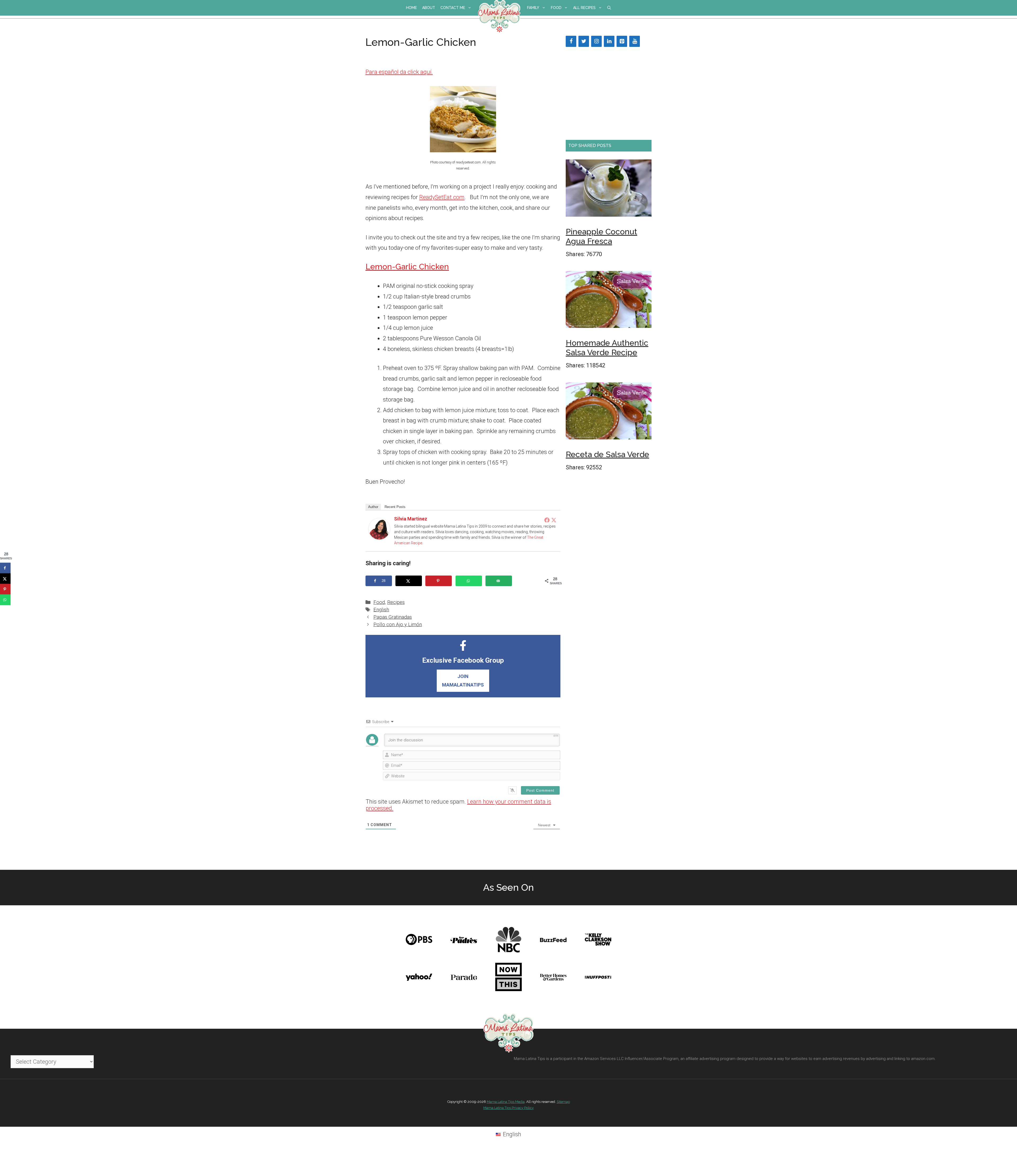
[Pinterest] (622, 41)
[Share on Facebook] (5, 568)
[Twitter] (554, 520)
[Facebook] (547, 520)
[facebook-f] (463, 648)
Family (533, 8)
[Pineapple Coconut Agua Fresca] (609, 189)
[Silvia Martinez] (379, 537)
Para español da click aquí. (399, 72)
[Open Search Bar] (609, 8)
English (381, 610)
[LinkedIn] (609, 41)
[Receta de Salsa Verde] (609, 412)
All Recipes (584, 8)
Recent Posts (395, 507)
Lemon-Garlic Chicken (407, 266)
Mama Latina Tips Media (506, 1102)
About (428, 8)
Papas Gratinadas (392, 617)
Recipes (396, 602)
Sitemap (563, 1102)
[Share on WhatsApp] (469, 581)
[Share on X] (408, 581)
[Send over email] (498, 581)
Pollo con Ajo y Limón (397, 624)
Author (373, 507)
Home (411, 8)
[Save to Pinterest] (438, 581)
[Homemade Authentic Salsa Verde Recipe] (609, 301)
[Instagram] (596, 41)
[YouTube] (634, 41)
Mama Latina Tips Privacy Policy (508, 1108)
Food (556, 8)
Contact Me (452, 8)
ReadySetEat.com (442, 197)
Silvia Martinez (410, 519)
